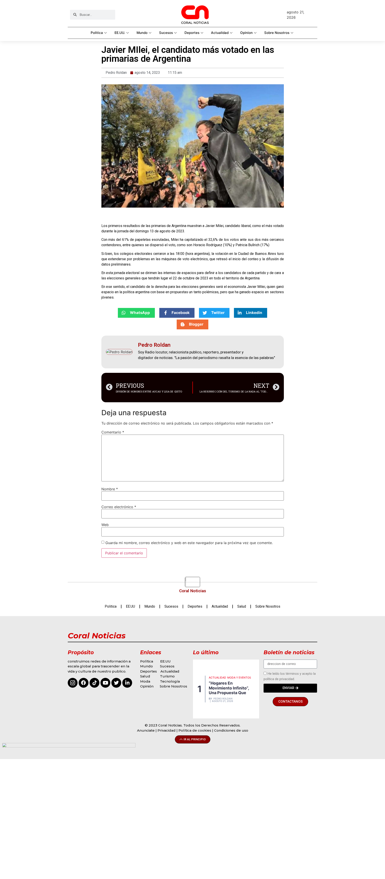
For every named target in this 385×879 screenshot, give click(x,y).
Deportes (191, 33)
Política (146, 661)
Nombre (109, 489)
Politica (97, 33)
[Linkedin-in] (127, 683)
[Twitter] (116, 683)
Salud (241, 606)
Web (105, 524)
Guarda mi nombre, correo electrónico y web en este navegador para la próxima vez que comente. (189, 543)
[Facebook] (83, 683)
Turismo (167, 676)
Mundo (142, 33)
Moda (145, 681)
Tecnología (170, 681)
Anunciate (146, 730)
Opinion (246, 33)
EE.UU (130, 606)
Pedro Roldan (222, 698)
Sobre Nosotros (276, 33)
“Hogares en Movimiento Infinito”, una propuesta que (229, 688)
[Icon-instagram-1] (73, 683)
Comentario (112, 432)
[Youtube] (105, 683)
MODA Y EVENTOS (239, 677)
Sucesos (166, 33)
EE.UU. (120, 33)
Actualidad (220, 33)
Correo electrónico (118, 507)
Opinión (147, 686)
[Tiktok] (94, 683)
